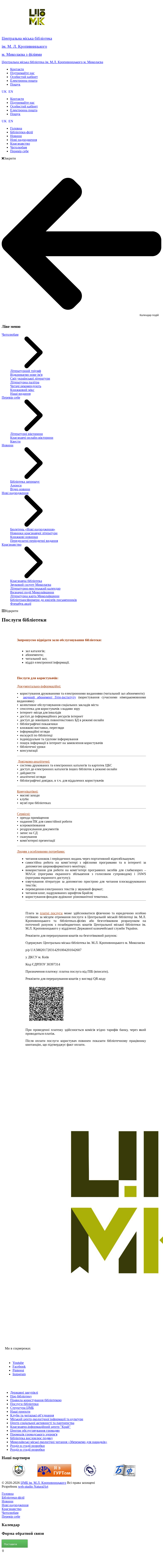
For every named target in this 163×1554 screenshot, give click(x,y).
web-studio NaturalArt (33, 1486)
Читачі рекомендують (25, 386)
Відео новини (20, 489)
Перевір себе (11, 397)
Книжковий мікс (22, 390)
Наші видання (20, 393)
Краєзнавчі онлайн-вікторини (31, 437)
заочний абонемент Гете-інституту (49, 697)
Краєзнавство (11, 544)
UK (5, 91)
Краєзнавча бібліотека (26, 581)
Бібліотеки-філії (13, 1497)
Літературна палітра (24, 382)
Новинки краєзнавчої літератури (34, 533)
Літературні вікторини (26, 434)
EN (10, 91)
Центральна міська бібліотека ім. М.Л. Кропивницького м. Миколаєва (52, 62)
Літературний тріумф (25, 371)
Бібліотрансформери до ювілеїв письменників (43, 600)
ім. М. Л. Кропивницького (24, 46)
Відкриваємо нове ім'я (26, 374)
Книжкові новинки (24, 537)
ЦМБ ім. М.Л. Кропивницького (43, 1482)
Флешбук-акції (20, 603)
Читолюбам (10, 334)
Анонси (16, 485)
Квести (15, 441)
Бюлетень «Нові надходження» (32, 529)
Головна (8, 1493)
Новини (7, 445)
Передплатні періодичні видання (34, 541)
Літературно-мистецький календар (35, 588)
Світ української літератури (30, 378)
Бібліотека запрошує (25, 481)
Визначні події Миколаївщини (32, 592)
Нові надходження (15, 493)
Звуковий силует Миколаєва (30, 584)
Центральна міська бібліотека (27, 38)
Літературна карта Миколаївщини (34, 596)
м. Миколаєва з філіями (22, 54)
